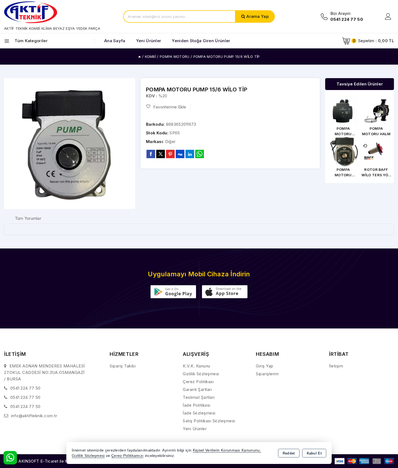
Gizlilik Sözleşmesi (201, 373)
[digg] (180, 154)
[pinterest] (170, 154)
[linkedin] (189, 154)
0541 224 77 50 (25, 388)
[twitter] (160, 154)
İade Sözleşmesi (199, 413)
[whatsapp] (199, 154)
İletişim (336, 366)
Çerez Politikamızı (127, 456)
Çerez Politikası (198, 381)
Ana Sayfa (114, 40)
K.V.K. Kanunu (196, 366)
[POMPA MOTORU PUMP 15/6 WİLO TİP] (69, 143)
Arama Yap (257, 16)
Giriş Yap (264, 366)
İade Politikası (196, 405)
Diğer (170, 141)
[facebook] (150, 154)
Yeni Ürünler (195, 428)
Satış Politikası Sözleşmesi (209, 420)
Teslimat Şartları (199, 397)
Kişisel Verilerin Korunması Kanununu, (227, 450)
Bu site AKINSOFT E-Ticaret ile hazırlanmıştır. (47, 461)
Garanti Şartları (197, 389)
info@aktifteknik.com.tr (34, 415)
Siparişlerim (267, 373)
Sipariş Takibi (123, 366)
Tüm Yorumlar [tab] (28, 218)
